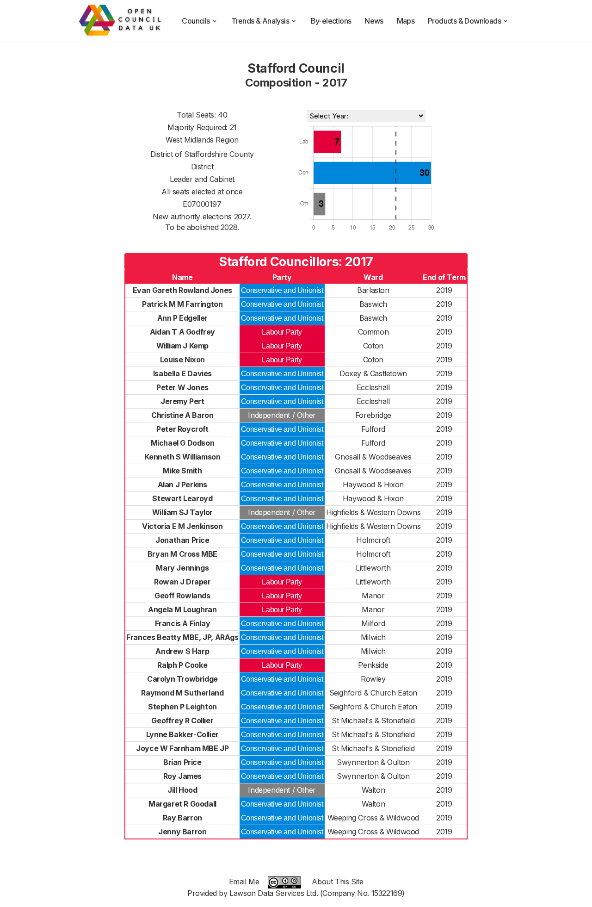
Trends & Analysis (260, 20)
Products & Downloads (464, 20)
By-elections (331, 20)
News (373, 20)
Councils (196, 20)
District (202, 166)
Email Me (244, 881)
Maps (406, 20)
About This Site (337, 881)
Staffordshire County (219, 154)
